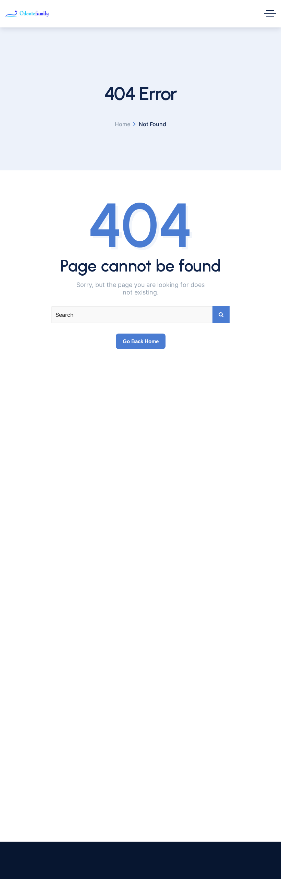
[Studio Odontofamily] (27, 14)
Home (122, 124)
